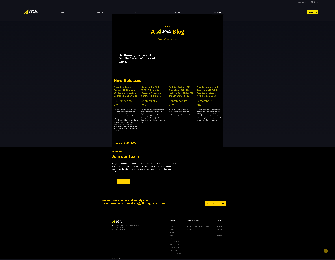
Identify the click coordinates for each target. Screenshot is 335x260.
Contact (172, 239)
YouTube (220, 235)
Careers (178, 12)
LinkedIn (220, 226)
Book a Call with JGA (215, 204)
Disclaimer (173, 250)
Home (61, 12)
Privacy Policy (174, 241)
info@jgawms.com (303, 2)
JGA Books (173, 232)
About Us (99, 12)
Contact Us (312, 12)
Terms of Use (174, 245)
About (172, 226)
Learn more (123, 182)
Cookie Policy (174, 247)
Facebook (220, 230)
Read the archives (125, 142)
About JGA (190, 230)
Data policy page (176, 254)
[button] (139, 12)
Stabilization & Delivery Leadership (199, 226)
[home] (32, 12)
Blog (256, 12)
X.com (219, 232)
